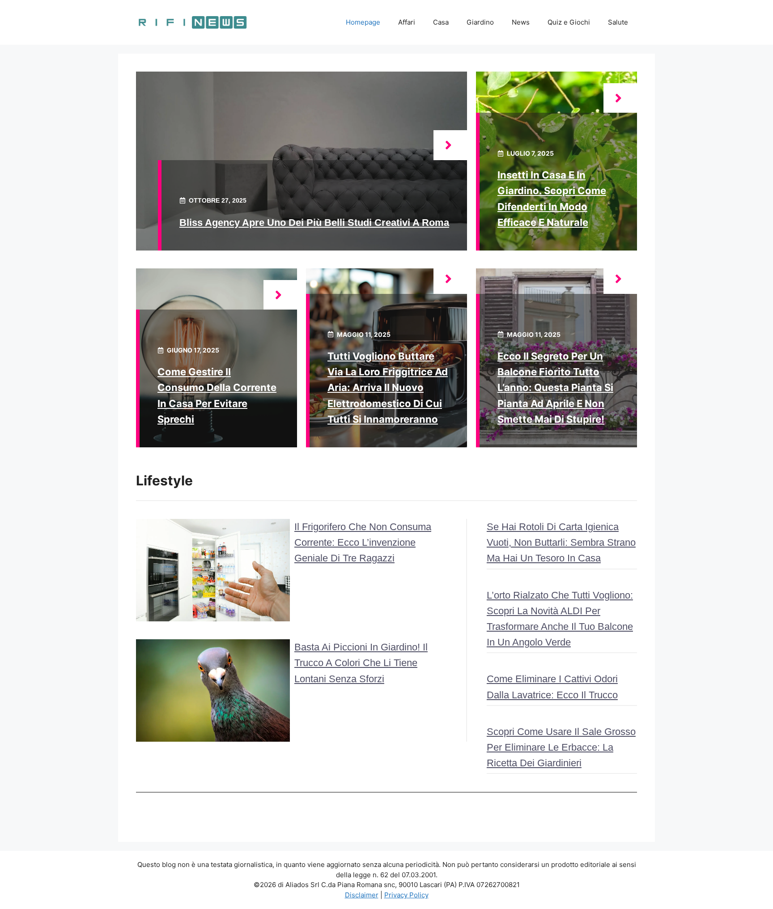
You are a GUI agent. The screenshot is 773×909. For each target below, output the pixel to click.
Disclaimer (361, 895)
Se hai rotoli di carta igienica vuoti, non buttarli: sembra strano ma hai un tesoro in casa (561, 542)
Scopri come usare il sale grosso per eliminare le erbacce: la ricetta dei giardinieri (561, 747)
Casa (441, 22)
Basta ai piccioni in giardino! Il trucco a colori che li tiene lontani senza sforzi (361, 662)
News (521, 22)
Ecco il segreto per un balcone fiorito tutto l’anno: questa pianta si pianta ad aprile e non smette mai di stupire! (555, 387)
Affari (406, 22)
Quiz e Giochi (569, 22)
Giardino (480, 22)
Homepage (363, 22)
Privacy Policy (406, 895)
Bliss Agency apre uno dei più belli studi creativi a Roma (314, 222)
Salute (618, 22)
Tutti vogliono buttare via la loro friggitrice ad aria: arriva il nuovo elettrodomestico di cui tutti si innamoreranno (387, 387)
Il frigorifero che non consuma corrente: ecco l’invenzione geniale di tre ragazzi (362, 542)
